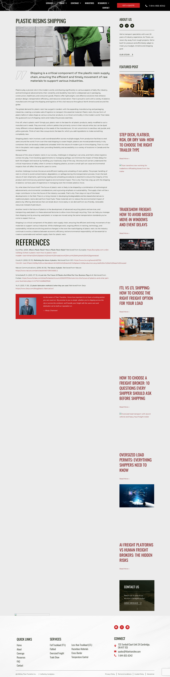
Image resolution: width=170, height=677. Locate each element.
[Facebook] (121, 26)
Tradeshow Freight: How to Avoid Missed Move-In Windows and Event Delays (136, 217)
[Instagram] (127, 26)
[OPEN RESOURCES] (108, 3)
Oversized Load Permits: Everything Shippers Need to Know (135, 462)
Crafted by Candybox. (47, 674)
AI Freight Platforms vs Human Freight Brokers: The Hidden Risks (136, 552)
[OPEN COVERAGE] (80, 3)
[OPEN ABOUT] (66, 3)
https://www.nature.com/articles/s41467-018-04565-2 (37, 271)
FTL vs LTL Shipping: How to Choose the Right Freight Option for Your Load (136, 295)
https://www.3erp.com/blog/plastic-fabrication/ (35, 288)
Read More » (124, 158)
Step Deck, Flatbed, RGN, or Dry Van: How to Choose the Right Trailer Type (136, 142)
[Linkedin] (132, 26)
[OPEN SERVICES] (55, 3)
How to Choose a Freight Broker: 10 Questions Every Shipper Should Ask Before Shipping (135, 388)
